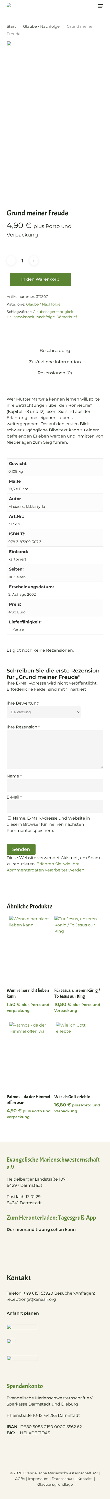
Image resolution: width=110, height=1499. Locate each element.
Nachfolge (45, 317)
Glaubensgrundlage (55, 1484)
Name (14, 776)
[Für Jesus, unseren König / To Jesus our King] (77, 949)
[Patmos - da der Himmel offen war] (30, 1055)
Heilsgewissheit (21, 317)
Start (11, 26)
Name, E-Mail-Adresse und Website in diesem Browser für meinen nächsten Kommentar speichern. (48, 824)
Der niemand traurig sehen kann (41, 1229)
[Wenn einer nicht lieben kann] (30, 949)
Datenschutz (63, 1478)
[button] (100, 6)
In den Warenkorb (40, 279)
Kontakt (85, 1478)
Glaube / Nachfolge (41, 26)
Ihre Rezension (23, 727)
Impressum (38, 1478)
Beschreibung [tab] (55, 350)
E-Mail (14, 797)
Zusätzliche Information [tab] (55, 361)
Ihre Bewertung (23, 703)
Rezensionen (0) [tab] (55, 372)
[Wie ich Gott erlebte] (77, 1055)
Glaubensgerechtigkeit (53, 311)
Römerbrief (67, 317)
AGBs (20, 1478)
